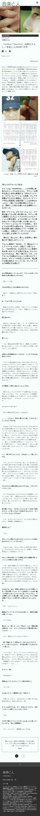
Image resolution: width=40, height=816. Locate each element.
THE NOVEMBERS (9, 809)
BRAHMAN (13, 803)
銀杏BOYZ (22, 795)
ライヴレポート (7, 786)
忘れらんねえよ (32, 808)
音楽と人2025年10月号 (12, 73)
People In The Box (14, 806)
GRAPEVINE (28, 791)
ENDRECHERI (7, 804)
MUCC (15, 795)
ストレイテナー (22, 803)
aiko (5, 811)
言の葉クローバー (29, 788)
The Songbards (19, 811)
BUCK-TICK (18, 788)
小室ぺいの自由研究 (17, 791)
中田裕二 (9, 795)
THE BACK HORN (18, 801)
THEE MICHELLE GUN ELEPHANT (26, 809)
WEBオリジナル (17, 786)
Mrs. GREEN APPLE (15, 798)
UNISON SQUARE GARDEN (20, 804)
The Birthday (28, 801)
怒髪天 (12, 788)
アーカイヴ (32, 786)
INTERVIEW (5, 35)
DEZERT (31, 790)
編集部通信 (6, 788)
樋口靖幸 (7, 56)
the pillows (29, 799)
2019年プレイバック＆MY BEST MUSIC (14, 808)
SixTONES (6, 803)
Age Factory (10, 811)
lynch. (29, 803)
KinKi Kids (24, 806)
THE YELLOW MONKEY (17, 799)
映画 (24, 793)
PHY (21, 793)
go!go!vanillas (23, 796)
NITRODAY (6, 793)
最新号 (25, 786)
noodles (15, 796)
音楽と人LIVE (15, 793)
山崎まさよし (32, 806)
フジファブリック (27, 798)
